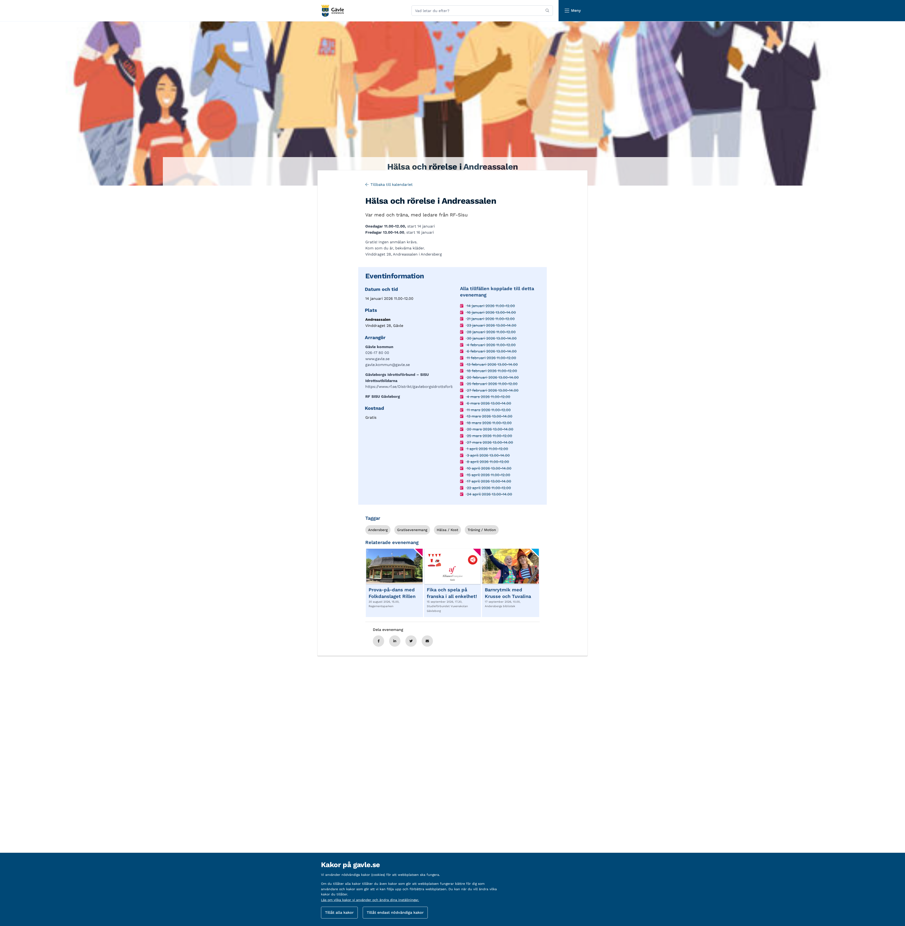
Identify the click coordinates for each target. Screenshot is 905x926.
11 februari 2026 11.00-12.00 (491, 358)
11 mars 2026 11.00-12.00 (488, 410)
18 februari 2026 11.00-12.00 (491, 371)
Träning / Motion (482, 530)
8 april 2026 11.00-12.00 (487, 461)
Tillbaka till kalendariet (391, 184)
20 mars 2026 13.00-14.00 (489, 429)
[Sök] (547, 10)
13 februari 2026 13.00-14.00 (492, 364)
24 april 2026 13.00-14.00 (489, 494)
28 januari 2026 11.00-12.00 (491, 332)
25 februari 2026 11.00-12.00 (492, 384)
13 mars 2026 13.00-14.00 (489, 416)
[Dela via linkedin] (394, 641)
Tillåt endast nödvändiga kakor (395, 912)
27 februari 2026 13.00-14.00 (492, 390)
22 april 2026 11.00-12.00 (488, 488)
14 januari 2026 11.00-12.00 (490, 306)
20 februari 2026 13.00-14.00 (492, 377)
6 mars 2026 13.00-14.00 (488, 403)
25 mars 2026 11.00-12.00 (489, 436)
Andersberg (378, 530)
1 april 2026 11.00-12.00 (487, 449)
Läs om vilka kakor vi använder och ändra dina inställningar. (370, 900)
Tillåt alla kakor (339, 912)
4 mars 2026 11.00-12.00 (488, 396)
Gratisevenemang (412, 530)
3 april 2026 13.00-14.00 (488, 455)
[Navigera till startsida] (332, 10)
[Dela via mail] (427, 641)
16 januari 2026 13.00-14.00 (491, 312)
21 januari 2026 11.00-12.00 (490, 319)
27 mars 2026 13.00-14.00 (489, 442)
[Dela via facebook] (378, 641)
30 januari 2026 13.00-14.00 (491, 338)
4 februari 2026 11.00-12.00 (491, 345)
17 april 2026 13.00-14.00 (488, 481)
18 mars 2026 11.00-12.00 (489, 423)
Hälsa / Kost (447, 530)
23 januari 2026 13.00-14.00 (491, 325)
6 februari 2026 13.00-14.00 (491, 351)
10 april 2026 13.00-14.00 (488, 468)
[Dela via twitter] (411, 641)
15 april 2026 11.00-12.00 (488, 475)
